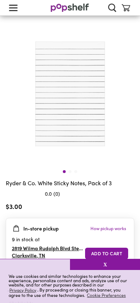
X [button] (105, 264)
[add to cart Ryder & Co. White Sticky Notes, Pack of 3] (106, 253)
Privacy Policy (22, 290)
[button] (35, 264)
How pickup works (108, 228)
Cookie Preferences (106, 295)
